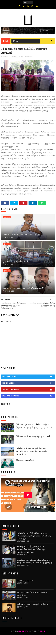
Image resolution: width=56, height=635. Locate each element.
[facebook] (19, 6)
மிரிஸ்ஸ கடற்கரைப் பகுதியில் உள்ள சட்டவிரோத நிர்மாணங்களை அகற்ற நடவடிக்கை (32, 451)
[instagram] (32, 6)
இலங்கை (30, 56)
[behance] (37, 6)
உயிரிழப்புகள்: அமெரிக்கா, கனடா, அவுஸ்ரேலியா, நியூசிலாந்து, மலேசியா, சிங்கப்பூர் (34, 535)
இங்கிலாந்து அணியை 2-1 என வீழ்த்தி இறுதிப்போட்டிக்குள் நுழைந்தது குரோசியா (34, 426)
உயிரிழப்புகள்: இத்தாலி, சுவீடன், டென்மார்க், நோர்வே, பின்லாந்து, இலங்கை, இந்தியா (31, 549)
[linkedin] (27, 6)
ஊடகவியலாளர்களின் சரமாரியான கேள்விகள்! (32, 593)
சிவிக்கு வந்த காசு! (25, 580)
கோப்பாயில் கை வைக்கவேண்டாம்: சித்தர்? (21, 234)
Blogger (42, 631)
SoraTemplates (23, 631)
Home (5, 41)
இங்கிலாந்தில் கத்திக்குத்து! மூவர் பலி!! (33, 436)
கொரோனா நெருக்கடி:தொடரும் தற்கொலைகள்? (24, 288)
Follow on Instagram (10, 396)
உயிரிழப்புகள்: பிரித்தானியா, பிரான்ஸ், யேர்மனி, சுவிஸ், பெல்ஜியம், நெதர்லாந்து (35, 561)
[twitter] (23, 6)
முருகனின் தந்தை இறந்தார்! (15, 261)
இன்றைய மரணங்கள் (25, 459)
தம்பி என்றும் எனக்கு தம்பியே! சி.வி (33, 604)
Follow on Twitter (9, 377)
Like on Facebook (9, 383)
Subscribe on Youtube (11, 389)
